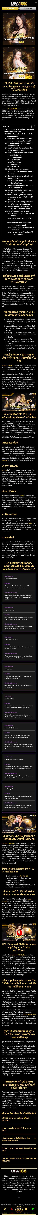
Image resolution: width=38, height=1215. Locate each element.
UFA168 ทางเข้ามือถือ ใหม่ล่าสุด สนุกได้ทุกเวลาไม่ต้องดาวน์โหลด (20, 191)
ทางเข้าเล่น (4, 1213)
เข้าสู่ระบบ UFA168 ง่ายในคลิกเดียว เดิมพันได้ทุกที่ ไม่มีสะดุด (20, 177)
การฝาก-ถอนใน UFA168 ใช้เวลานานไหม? (22, 219)
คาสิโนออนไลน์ (15, 164)
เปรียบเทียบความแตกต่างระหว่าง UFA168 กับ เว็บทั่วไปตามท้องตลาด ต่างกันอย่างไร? (21, 171)
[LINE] (33, 1209)
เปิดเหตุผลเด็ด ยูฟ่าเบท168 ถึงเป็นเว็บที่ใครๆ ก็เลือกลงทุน (20, 144)
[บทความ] (26, 1209)
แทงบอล (4, 460)
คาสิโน (30, 523)
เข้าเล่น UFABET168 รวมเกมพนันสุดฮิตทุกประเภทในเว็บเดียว (20, 154)
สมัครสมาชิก (12, 1213)
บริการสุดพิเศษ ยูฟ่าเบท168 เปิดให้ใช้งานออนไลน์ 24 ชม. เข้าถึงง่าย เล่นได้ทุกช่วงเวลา (20, 197)
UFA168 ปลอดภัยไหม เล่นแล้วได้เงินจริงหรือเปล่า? (22, 233)
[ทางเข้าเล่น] (5, 1209)
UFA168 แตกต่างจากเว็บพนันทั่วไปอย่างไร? (22, 214)
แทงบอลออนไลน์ (16, 157)
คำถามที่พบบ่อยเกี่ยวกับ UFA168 (18, 211)
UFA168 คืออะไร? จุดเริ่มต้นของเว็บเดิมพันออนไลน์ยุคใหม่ (20, 135)
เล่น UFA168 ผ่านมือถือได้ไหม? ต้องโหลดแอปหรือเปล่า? (21, 224)
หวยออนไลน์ (15, 167)
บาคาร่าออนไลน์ (16, 160)
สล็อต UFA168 (16, 162)
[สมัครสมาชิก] (12, 1209)
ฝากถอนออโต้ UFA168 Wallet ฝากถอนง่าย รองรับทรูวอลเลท (21, 186)
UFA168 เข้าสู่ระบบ (8, 843)
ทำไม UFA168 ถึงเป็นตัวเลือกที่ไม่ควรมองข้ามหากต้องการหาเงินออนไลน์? (20, 140)
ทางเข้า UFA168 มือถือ (17, 955)
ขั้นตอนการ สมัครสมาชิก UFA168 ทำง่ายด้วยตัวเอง (21, 182)
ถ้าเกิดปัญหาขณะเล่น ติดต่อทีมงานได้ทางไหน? (23, 228)
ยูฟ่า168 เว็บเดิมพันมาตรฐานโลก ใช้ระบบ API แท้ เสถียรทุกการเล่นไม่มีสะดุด (21, 203)
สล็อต (22, 496)
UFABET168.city (18, 1205)
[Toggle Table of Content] (32, 126)
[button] (36, 2)
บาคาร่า (4, 470)
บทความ (26, 1213)
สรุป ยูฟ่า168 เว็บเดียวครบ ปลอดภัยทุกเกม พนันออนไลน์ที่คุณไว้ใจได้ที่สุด (21, 207)
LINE (33, 1213)
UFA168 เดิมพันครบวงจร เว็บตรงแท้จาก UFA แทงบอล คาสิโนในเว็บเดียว (19, 130)
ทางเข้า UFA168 (7, 365)
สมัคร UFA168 (23, 876)
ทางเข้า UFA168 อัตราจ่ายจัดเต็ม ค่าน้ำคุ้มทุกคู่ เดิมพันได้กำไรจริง (20, 149)
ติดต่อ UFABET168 (29, 1014)
